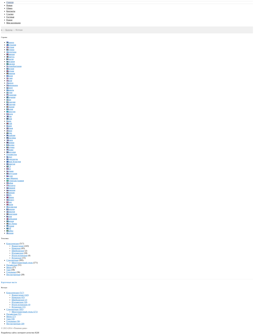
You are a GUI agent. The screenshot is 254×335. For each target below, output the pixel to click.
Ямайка (9, 231)
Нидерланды (12, 159)
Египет (9, 88)
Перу (8, 169)
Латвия (9, 128)
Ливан (9, 130)
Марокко (10, 142)
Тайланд (10, 200)
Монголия (11, 152)
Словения (10, 190)
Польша (9, 171)
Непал (9, 157)
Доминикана (12, 85)
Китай (9, 123)
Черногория (11, 214)
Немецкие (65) (18, 297)
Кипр (8, 121)
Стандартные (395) (14, 309)
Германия (10, 73)
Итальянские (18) (19, 302)
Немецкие (16, 248)
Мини (9, 267)
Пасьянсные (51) (13, 314)
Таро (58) (10, 319)
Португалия (11, 173)
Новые (9, 5)
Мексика (10, 145)
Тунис (9, 202)
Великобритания (13, 66)
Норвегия (10, 164)
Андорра (10, 49)
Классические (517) (15, 293)
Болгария (10, 61)
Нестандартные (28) (15, 324)
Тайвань (10, 197)
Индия (9, 92)
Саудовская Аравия (15, 181)
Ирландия (10, 102)
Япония (9, 233)
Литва (9, 133)
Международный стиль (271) (25, 312)
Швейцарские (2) (19, 300)
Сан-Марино (12, 178)
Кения (9, 119)
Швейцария (11, 219)
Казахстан (10, 111)
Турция (9, 204)
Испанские (17, 258)
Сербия (9, 183)
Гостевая (10, 17)
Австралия (11, 45)
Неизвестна (11, 154)
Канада (9, 114)
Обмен (9, 8)
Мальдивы (11, 138)
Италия (9, 109)
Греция (9, 76)
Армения (10, 54)
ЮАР (8, 228)
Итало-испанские (19, 255)
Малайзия (10, 135)
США (9, 195)
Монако (9, 150)
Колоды (8, 30)
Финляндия (11, 207)
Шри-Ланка (11, 223)
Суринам (10, 192)
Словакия (10, 188)
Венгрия (10, 69)
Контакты (10, 11)
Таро (8, 270)
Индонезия (11, 95)
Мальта (9, 140)
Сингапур (10, 185)
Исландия (10, 104)
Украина (10, 42)
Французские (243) (20, 295)
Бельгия (9, 59)
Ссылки (9, 14)
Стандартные (12, 260)
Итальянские (17, 253)
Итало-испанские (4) (21, 304)
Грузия (9, 78)
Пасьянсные (11, 265)
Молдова (10, 147)
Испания (10, 107)
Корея (9, 126)
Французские (18, 246)
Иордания (10, 97)
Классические (12, 243)
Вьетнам (10, 71)
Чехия (9, 216)
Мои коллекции (13, 23)
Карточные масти (9, 282)
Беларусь (10, 57)
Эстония (10, 226)
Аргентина (11, 52)
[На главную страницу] (1, 30)
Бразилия (10, 64)
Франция (10, 209)
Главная (9, 2)
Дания (9, 80)
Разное (9, 20)
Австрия (10, 47)
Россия (9, 176)
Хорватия (10, 212)
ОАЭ (8, 166)
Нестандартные (13, 274)
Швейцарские (18, 251)
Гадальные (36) (13, 321)
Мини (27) (11, 316)
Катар (9, 116)
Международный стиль (22, 263)
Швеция (10, 221)
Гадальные (11, 272)
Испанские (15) (19, 307)
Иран (8, 100)
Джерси (9, 83)
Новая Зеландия (13, 161)
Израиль (10, 90)
